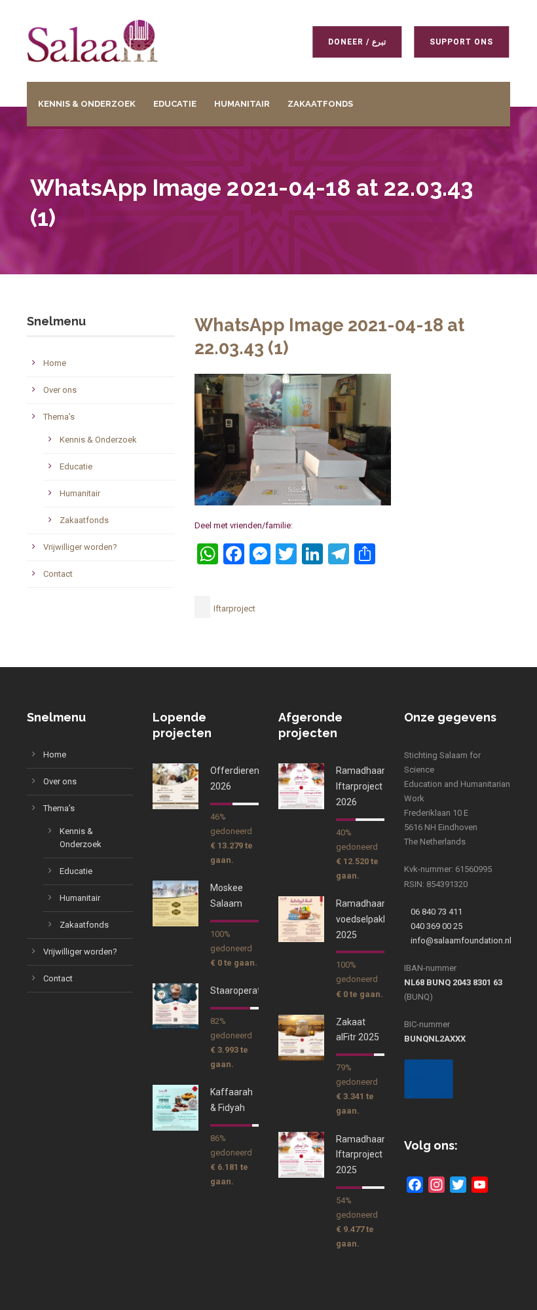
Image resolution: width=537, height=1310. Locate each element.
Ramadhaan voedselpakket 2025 (366, 919)
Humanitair (242, 104)
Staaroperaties (241, 990)
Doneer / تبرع (350, 41)
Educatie (174, 104)
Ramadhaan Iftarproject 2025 (361, 1155)
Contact (58, 574)
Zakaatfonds (320, 104)
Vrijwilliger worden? (80, 547)
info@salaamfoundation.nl (461, 940)
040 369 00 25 (436, 926)
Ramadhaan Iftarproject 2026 (361, 786)
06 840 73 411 (436, 912)
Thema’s (59, 417)
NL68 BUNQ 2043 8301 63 (453, 982)
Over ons (60, 390)
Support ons (454, 41)
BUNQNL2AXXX (435, 1039)
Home (54, 363)
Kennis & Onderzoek (87, 104)
